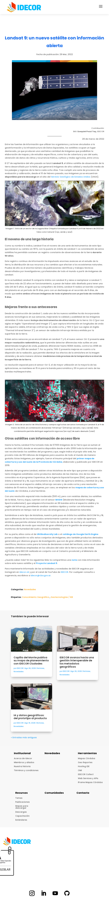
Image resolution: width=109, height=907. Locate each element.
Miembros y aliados (24, 762)
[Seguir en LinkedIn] (43, 893)
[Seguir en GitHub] (66, 893)
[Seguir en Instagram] (32, 893)
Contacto (82, 793)
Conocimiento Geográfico (35, 597)
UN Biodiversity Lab (47, 534)
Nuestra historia (22, 766)
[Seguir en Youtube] (55, 893)
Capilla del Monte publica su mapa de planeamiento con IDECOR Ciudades (31, 660)
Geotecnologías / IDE (62, 597)
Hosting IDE (83, 766)
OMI (80, 770)
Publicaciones (22, 802)
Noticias (40, 668)
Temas (18, 798)
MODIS (58, 499)
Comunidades (54, 793)
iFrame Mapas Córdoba (90, 782)
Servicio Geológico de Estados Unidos (70, 176)
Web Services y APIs (88, 778)
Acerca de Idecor (23, 758)
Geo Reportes (85, 762)
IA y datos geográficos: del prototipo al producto (30, 716)
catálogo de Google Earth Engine (80, 534)
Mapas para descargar (21, 807)
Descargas (21, 811)
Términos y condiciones (26, 770)
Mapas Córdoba (86, 758)
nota (74, 560)
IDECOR (64, 572)
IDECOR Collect (86, 774)
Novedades (30, 589)
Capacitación (22, 815)
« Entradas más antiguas (24, 737)
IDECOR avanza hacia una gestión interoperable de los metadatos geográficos (77, 662)
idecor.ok (24, 572)
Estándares (21, 819)
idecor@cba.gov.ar (41, 575)
